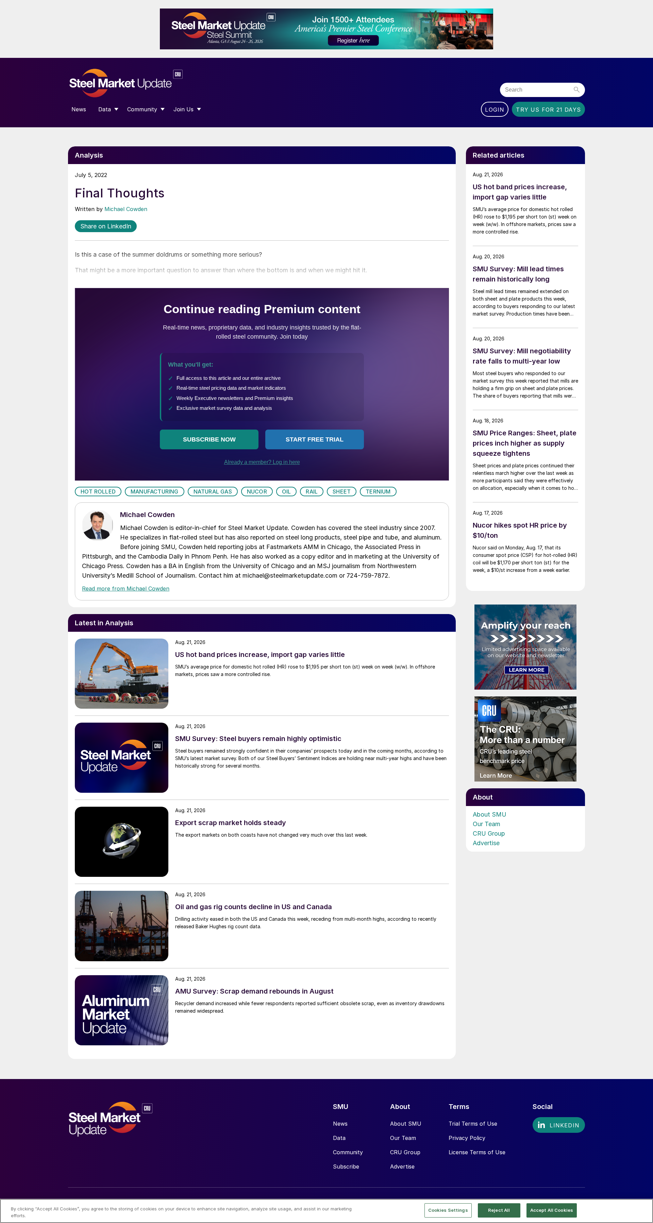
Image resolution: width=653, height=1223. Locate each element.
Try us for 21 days (548, 109)
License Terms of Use (477, 1152)
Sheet (342, 491)
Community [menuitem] (142, 109)
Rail (312, 491)
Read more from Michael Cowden (125, 588)
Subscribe (346, 1166)
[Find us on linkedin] (559, 1125)
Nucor (257, 491)
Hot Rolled (98, 491)
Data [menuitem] (104, 109)
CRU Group (489, 833)
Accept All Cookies (551, 1210)
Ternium (378, 491)
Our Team (486, 823)
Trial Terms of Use (473, 1123)
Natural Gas (213, 491)
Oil (286, 491)
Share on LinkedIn (105, 226)
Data (339, 1138)
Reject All (499, 1210)
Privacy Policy (467, 1138)
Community (348, 1152)
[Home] (140, 83)
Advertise (486, 843)
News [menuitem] (78, 109)
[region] (326, 1211)
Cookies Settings (448, 1210)
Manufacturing (155, 491)
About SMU (489, 814)
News (340, 1123)
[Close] (642, 1210)
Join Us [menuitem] (183, 109)
